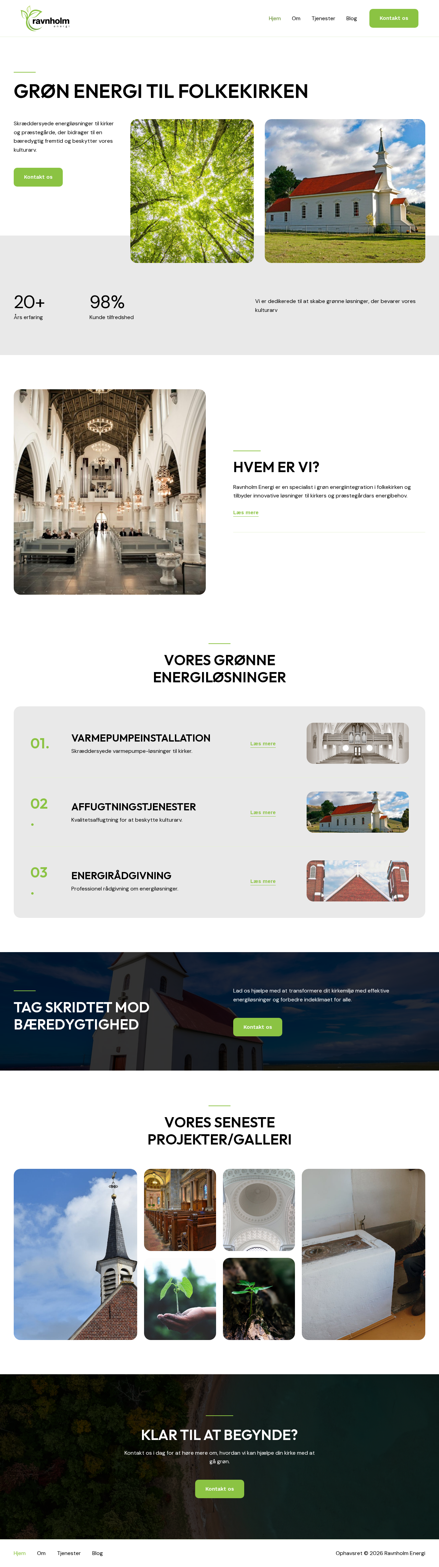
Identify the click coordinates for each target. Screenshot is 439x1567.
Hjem (275, 18)
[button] (393, 18)
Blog (351, 18)
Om (296, 18)
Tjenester (323, 18)
